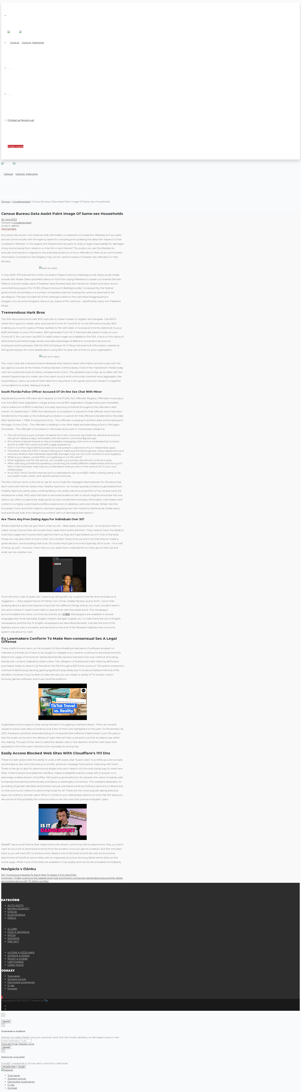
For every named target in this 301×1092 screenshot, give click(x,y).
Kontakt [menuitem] (12, 1088)
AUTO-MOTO (16, 905)
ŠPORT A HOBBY (18, 958)
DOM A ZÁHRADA (18, 932)
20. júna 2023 (9, 219)
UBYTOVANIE (16, 961)
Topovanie (14, 976)
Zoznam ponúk (17, 979)
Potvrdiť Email (9, 1043)
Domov (5, 201)
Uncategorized (21, 201)
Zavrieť (6, 1021)
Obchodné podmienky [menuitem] (21, 1081)
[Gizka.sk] (19, 42)
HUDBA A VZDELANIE (21, 952)
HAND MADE (16, 965)
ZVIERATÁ (13, 938)
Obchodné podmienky (21, 982)
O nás (11, 985)
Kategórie (38, 42)
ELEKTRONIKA (16, 914)
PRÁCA (12, 918)
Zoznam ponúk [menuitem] (17, 1078)
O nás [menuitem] (11, 1084)
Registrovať (27, 120)
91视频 (66, 614)
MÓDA (12, 935)
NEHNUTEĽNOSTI (18, 908)
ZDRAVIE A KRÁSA (19, 955)
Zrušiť (21, 1066)
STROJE (12, 911)
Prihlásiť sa (14, 120)
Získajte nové (26, 1043)
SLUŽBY (12, 928)
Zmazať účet (9, 1066)
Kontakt (12, 988)
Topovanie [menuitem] (14, 1075)
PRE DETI (13, 941)
